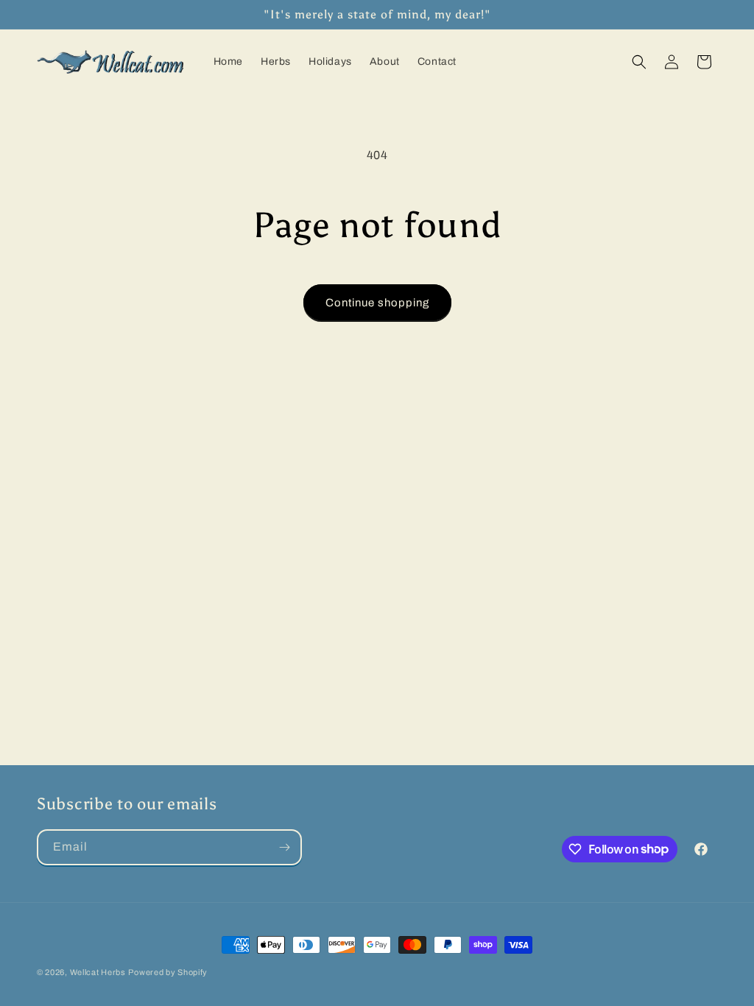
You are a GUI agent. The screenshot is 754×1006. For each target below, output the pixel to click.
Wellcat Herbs (98, 972)
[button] (639, 62)
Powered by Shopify (168, 972)
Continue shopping (377, 303)
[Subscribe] (284, 847)
